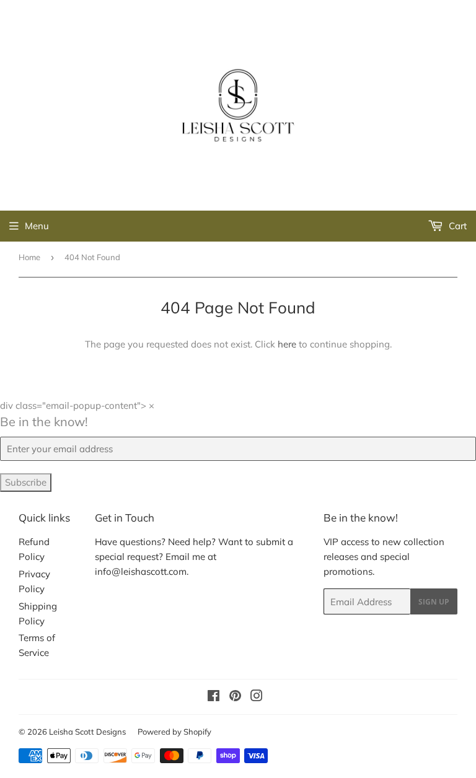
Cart (456, 226)
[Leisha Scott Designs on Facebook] (213, 697)
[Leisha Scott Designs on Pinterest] (235, 697)
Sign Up (433, 602)
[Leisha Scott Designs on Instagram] (256, 697)
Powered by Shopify (174, 731)
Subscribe (25, 482)
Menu (37, 226)
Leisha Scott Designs (87, 731)
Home (29, 257)
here (287, 344)
